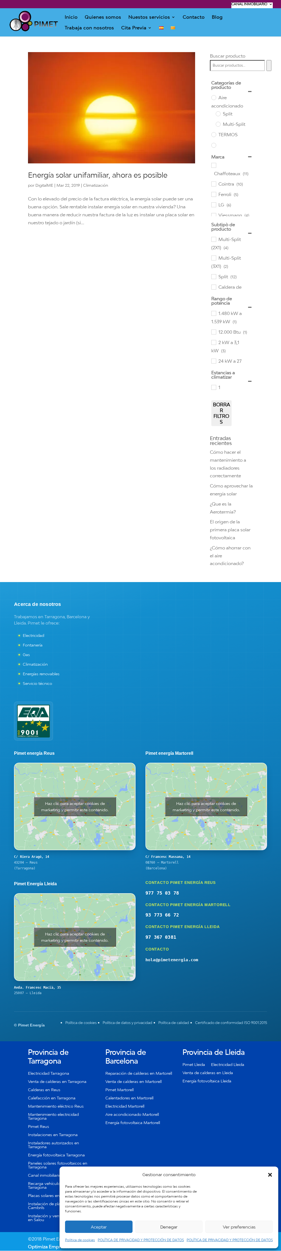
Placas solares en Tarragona (53, 1196)
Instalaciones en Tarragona (53, 1135)
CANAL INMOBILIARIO (249, 4)
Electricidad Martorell (124, 1106)
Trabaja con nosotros (89, 28)
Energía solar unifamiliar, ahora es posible (97, 175)
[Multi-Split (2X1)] (213, 239)
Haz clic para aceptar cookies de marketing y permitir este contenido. (74, 806)
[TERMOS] (213, 134)
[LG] (213, 204)
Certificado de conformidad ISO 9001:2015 (231, 1022)
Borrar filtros (221, 413)
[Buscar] (268, 65)
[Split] (218, 113)
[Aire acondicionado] (213, 97)
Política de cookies (80, 1240)
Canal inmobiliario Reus (50, 1175)
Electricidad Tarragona (48, 1073)
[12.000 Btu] (213, 332)
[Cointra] (213, 183)
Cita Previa (134, 28)
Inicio (71, 17)
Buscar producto (227, 56)
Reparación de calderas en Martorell (138, 1073)
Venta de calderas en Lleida (207, 1073)
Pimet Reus (38, 1127)
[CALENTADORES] (213, 145)
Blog (217, 17)
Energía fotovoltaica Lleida (206, 1081)
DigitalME (44, 185)
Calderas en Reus (44, 1090)
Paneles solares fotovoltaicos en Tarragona (57, 1165)
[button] (270, 1175)
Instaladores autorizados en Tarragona (53, 1145)
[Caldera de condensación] (213, 287)
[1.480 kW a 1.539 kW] (213, 313)
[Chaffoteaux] (213, 165)
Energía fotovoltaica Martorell (132, 1123)
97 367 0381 (160, 937)
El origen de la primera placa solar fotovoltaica (230, 529)
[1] (213, 387)
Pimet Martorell (119, 1090)
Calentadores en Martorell (129, 1098)
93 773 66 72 (162, 915)
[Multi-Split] (218, 124)
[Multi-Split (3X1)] (213, 258)
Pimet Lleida (193, 1065)
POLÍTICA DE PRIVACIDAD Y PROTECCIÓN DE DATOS (141, 1240)
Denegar (169, 1226)
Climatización (95, 185)
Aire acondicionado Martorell (132, 1115)
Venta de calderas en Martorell (133, 1082)
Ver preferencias (239, 1226)
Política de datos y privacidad (127, 1022)
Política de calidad (173, 1022)
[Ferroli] (213, 194)
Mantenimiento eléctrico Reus (56, 1106)
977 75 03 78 (162, 893)
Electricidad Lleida (227, 1065)
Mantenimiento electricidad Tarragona (53, 1116)
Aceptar (99, 1226)
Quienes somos (103, 17)
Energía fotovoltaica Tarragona (56, 1155)
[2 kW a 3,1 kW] (213, 342)
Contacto (194, 17)
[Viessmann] (213, 215)
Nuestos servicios (149, 17)
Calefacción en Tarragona (51, 1098)
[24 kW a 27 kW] (213, 361)
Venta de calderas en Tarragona (57, 1082)
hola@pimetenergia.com (171, 959)
